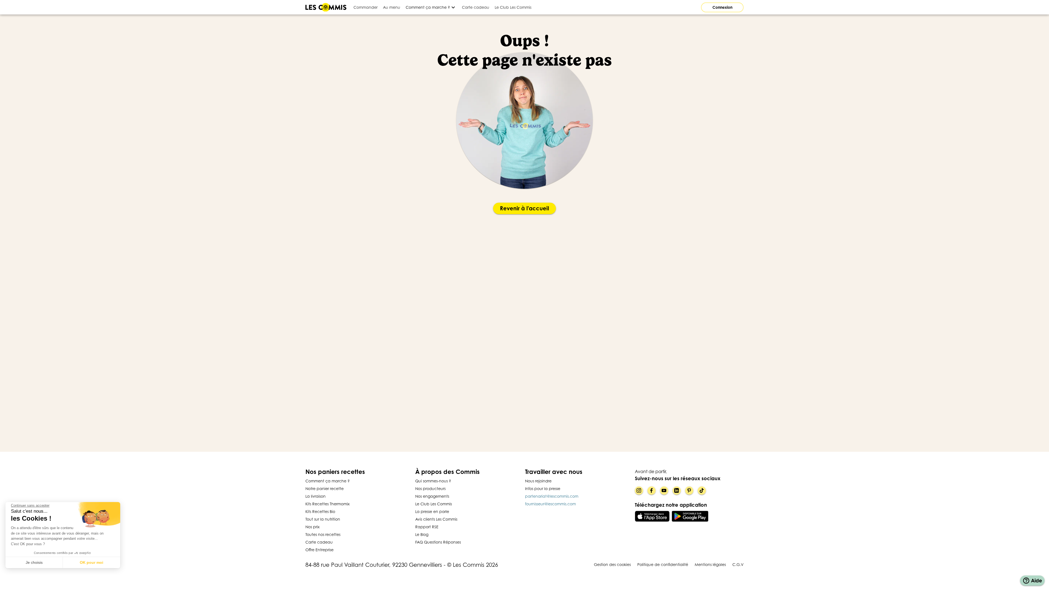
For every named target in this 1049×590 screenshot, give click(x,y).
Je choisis (34, 562)
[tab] (365, 7)
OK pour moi (91, 562)
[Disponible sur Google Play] (690, 516)
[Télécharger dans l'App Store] (652, 516)
